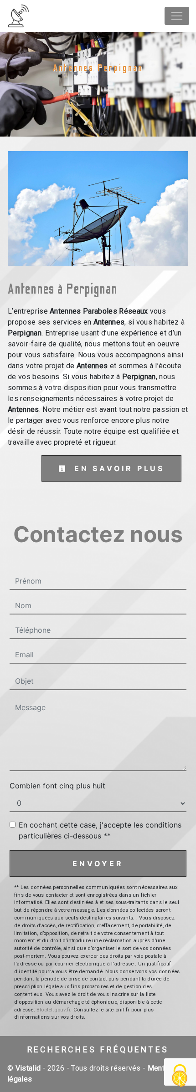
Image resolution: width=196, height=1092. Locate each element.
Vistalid (28, 1068)
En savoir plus (117, 468)
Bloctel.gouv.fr (53, 1010)
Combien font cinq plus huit (57, 785)
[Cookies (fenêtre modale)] (180, 1076)
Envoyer (98, 863)
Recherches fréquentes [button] (98, 1049)
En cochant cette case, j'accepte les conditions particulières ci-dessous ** (100, 830)
